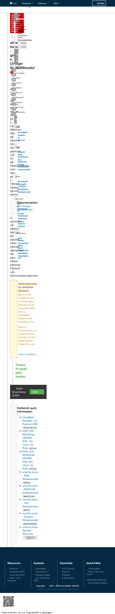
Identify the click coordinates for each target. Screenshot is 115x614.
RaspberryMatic (42, 574)
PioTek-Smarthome (23, 165)
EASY (16, 78)
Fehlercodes (94, 568)
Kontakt (74, 589)
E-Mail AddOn (68, 577)
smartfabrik (23, 253)
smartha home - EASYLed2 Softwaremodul (30, 489)
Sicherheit (16, 98)
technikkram (23, 189)
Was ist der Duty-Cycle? (95, 573)
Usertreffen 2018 (16, 574)
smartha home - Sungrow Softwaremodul (30, 516)
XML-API (65, 571)
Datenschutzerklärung (59, 589)
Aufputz (16, 83)
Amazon (21, 152)
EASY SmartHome (23, 156)
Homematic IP (16, 68)
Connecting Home (23, 244)
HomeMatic (16, 74)
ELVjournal (22, 181)
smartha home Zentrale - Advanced (30, 530)
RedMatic (66, 574)
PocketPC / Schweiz (22, 185)
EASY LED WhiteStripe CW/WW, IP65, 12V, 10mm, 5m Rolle (28, 439)
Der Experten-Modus (97, 582)
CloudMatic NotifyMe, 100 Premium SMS (30, 420)
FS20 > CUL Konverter (14, 579)
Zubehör (16, 103)
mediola (21, 135)
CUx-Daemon (68, 568)
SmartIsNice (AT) (23, 257)
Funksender (16, 112)
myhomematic (24, 169)
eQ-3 (19, 205)
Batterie (16, 88)
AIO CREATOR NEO (42, 579)
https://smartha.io (27, 354)
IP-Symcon (21, 139)
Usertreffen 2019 (16, 571)
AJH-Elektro (21, 239)
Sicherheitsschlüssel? (96, 579)
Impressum (42, 589)
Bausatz (16, 93)
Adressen (13, 568)
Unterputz (16, 107)
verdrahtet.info (24, 192)
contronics (22, 219)
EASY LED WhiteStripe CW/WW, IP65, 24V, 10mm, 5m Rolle (28, 460)
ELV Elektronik (22, 161)
